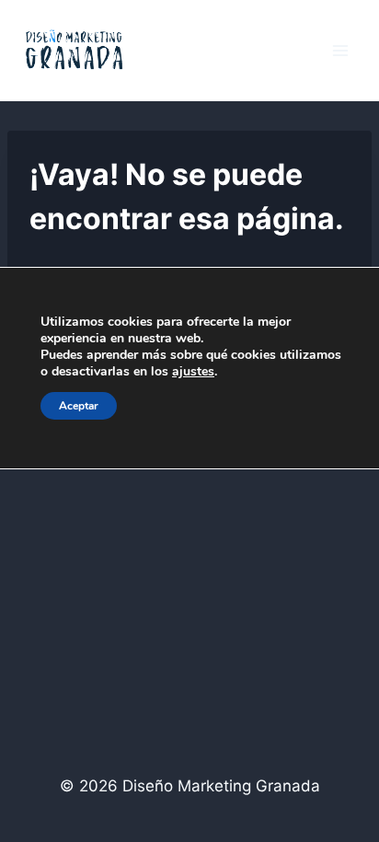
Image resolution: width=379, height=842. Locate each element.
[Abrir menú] (340, 50)
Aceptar (78, 405)
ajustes (193, 371)
